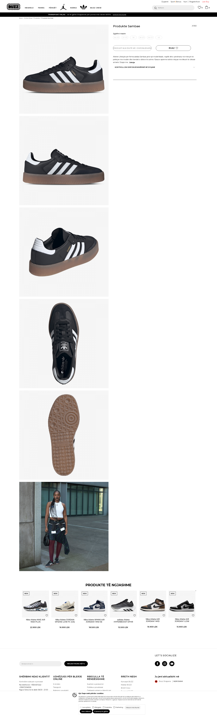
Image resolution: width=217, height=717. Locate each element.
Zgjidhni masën (119, 34)
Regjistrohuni (194, 2)
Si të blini (56, 684)
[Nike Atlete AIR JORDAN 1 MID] (152, 604)
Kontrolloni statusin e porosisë (31, 682)
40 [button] (159, 37)
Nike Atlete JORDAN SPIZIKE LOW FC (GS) (65, 621)
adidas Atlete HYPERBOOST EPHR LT (123, 622)
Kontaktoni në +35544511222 (95, 14)
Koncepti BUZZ (127, 682)
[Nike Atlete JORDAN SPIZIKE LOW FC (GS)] (64, 604)
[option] (108, 14)
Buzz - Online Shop (25, 18)
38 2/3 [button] (141, 37)
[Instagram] (164, 663)
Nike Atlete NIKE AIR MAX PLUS (35, 621)
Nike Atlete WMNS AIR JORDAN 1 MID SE (94, 621)
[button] (173, 7)
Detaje (132, 62)
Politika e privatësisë (95, 687)
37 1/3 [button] (125, 37)
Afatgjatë (97, 707)
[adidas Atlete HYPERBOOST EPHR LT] (123, 604)
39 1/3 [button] (150, 37)
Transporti (57, 687)
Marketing (119, 707)
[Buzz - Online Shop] (13, 6)
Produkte (37, 18)
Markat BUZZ (126, 685)
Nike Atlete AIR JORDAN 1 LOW (182, 620)
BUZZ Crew (125, 688)
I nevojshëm (86, 707)
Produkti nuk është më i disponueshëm (132, 48)
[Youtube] (171, 663)
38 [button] (133, 37)
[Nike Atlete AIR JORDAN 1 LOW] (181, 604)
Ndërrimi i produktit (60, 690)
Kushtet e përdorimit (95, 684)
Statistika (108, 707)
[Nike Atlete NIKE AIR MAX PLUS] (35, 604)
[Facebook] (157, 663)
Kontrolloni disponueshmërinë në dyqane (135, 67)
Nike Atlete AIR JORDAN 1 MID (153, 620)
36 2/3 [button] (116, 37)
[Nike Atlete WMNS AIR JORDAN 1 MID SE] (94, 604)
